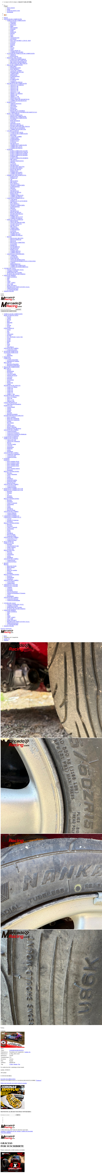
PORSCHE (13, 32)
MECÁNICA (13, 182)
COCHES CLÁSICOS (13, 131)
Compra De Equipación (13, 435)
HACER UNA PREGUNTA (8, 1079)
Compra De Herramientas (13, 600)
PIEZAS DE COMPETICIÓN (15, 65)
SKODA (12, 33)
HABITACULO (8, 405)
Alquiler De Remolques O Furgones (16, 593)
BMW (11, 26)
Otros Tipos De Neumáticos (14, 404)
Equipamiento (10, 577)
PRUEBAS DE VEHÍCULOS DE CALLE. (18, 287)
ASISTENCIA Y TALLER (11, 584)
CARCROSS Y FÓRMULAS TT (15, 198)
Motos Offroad (11, 567)
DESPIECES (13, 245)
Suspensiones (10, 379)
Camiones (9, 587)
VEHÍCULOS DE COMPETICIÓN (16, 20)
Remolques (10, 470)
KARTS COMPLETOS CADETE (19, 152)
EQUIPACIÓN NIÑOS (16, 168)
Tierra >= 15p (10, 400)
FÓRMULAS (13, 178)
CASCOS (12, 122)
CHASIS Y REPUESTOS (17, 161)
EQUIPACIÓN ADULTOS (17, 166)
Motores (9, 369)
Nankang (6, 640)
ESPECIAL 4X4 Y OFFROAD (15, 219)
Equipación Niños (11, 481)
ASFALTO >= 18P (15, 92)
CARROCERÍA (14, 73)
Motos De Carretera (12, 570)
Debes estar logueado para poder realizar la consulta (14, 1083)
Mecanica (9, 473)
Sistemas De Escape (12, 375)
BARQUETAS (14, 176)
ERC (8, 279)
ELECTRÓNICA (14, 69)
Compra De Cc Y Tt (12, 538)
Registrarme (10, 12)
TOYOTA (13, 42)
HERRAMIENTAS (15, 264)
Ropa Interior (10, 422)
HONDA (12, 45)
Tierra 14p (9, 398)
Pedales (9, 411)
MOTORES (13, 66)
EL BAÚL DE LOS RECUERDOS (16, 274)
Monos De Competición (13, 418)
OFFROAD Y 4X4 (15, 98)
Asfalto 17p (10, 392)
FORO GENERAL (12, 277)
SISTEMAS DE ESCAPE (17, 72)
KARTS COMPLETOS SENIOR (18, 155)
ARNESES (13, 105)
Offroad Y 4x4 (10, 401)
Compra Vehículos (11, 513)
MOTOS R (13, 241)
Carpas (9, 594)
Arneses (9, 408)
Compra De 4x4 (11, 560)
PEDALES (13, 108)
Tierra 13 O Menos (12, 397)
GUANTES (13, 119)
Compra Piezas (11, 583)
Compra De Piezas (11, 431)
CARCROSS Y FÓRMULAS (11, 516)
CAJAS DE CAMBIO (16, 70)
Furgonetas (10, 590)
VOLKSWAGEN (14, 37)
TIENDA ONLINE (9, 291)
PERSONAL (7, 357)
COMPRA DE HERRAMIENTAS (19, 267)
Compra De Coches (12, 349)
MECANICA (13, 159)
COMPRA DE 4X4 (15, 234)
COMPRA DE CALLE (16, 146)
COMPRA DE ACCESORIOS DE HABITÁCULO (23, 112)
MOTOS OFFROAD (15, 239)
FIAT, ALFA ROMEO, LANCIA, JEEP (20, 40)
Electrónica (10, 372)
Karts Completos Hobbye (13, 468)
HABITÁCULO (11, 102)
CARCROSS (13, 199)
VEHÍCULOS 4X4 (9, 543)
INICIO (6, 17)
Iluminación (10, 382)
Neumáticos (10, 451)
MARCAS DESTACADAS (11, 315)
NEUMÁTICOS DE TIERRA (11, 395)
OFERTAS (13, 55)
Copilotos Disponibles (12, 359)
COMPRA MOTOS (15, 251)
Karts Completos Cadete (13, 463)
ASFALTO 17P (14, 90)
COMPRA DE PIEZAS (16, 82)
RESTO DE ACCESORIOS (17, 110)
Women (15, 1064)
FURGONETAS (14, 258)
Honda (8, 341)
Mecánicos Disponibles (13, 364)
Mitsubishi (9, 322)
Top (19, 1064)
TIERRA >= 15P (14, 96)
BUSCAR (18, 309)
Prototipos (9, 495)
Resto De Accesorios (12, 414)
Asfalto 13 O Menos (12, 387)
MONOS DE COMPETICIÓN (18, 116)
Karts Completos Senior (13, 465)
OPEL (11, 36)
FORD (12, 30)
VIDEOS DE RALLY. (13, 288)
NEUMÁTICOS (14, 143)
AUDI (11, 49)
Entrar (8, 9)
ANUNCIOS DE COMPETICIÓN (13, 19)
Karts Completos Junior (13, 464)
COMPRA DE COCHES (16, 52)
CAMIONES (13, 255)
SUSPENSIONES (15, 76)
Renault (9, 319)
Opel (8, 332)
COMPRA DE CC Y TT (16, 216)
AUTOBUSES (14, 257)
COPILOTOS (7, 358)
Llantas (9, 384)
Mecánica (9, 500)
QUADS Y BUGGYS (16, 224)
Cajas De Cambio (11, 374)
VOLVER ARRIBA (6, 1132)
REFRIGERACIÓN (15, 67)
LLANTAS (13, 80)
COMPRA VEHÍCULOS (16, 195)
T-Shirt (11, 1064)
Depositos (9, 378)
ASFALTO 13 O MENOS (17, 85)
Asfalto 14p (10, 388)
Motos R (9, 569)
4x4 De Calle (10, 548)
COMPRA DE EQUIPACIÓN (18, 129)
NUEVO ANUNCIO (6, 628)
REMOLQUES (14, 171)
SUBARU (13, 29)
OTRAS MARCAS (15, 50)
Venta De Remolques (12, 591)
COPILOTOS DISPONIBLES (18, 59)
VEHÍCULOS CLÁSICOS (11, 437)
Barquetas (9, 491)
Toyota (9, 338)
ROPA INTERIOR (15, 120)
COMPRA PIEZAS (15, 252)
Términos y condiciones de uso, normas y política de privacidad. (17, 1131)
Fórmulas (9, 493)
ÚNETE (18, 1115)
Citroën (9, 318)
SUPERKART (14, 156)
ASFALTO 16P (14, 89)
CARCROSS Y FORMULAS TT (12, 517)
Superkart (9, 467)
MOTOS (9, 236)
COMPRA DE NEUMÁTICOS (18, 100)
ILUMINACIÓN (14, 79)
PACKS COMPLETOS (16, 115)
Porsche (9, 325)
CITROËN (13, 23)
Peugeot (9, 316)
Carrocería (9, 377)
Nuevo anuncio (11, 7)
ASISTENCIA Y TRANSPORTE (15, 254)
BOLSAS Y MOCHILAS (16, 125)
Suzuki (9, 339)
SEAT (11, 35)
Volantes (9, 410)
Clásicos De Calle (11, 440)
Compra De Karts (11, 485)
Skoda (8, 327)
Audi (8, 345)
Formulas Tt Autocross (12, 520)
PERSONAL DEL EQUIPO (14, 57)
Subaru (9, 329)
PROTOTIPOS (14, 181)
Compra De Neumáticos (13, 432)
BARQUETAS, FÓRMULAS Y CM (13, 488)
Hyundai (9, 335)
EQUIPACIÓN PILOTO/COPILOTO (13, 415)
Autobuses (9, 589)
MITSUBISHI (14, 27)
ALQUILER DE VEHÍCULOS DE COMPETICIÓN (21, 53)
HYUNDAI (13, 39)
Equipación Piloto (11, 536)
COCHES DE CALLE (10, 268)
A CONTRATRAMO (12, 289)
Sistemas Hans (10, 425)
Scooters (9, 571)
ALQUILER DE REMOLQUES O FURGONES (23, 261)
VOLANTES (13, 106)
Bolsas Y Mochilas (11, 427)
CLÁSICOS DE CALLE (16, 132)
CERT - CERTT (11, 282)
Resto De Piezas (11, 483)
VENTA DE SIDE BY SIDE (17, 222)
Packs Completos (11, 417)
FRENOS (12, 78)
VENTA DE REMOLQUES (17, 259)
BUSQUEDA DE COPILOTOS (18, 60)
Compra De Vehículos (12, 599)
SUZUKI (12, 43)
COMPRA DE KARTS (16, 172)
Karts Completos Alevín (13, 461)
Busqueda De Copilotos (13, 361)
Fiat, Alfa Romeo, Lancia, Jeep (15, 337)
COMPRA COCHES (12, 271)
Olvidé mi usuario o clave (13, 10)
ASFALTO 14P (14, 86)
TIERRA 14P (13, 95)
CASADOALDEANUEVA (16, 1050)
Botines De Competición (13, 420)
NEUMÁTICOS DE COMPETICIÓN (17, 83)
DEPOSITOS (13, 75)
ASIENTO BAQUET (15, 103)
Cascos (9, 424)
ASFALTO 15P (14, 88)
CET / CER (10, 284)
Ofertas (9, 354)
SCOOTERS (13, 244)
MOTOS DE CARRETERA (17, 242)
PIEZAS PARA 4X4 (9, 550)
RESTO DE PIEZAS (15, 169)
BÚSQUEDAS (14, 56)
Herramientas (10, 596)
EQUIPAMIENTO (15, 246)
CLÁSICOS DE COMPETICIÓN (19, 133)
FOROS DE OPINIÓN (10, 275)
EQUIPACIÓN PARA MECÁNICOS (20, 126)
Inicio (5, 636)
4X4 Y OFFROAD (9, 541)
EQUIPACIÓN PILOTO (16, 214)
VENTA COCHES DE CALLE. (15, 269)
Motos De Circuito (11, 566)
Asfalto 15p (10, 390)
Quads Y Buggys (11, 547)
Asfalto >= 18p (11, 394)
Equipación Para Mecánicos (14, 428)
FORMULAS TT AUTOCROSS (18, 201)
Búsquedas (10, 355)
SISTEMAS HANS (15, 123)
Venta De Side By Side (13, 546)
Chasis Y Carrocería (12, 503)
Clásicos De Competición (13, 441)
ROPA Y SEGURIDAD (13, 113)
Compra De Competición (13, 454)
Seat (8, 331)
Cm (8, 494)
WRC (8, 278)
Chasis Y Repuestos (12, 474)
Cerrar (5, 6)
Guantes (9, 421)
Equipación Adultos (12, 480)
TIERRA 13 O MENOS (16, 93)
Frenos (8, 381)
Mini (8, 342)
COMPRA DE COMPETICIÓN (18, 145)
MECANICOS (7, 362)
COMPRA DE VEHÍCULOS (17, 265)
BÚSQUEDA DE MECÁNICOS (18, 63)
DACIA (12, 47)
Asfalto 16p (10, 391)
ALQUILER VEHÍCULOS (11, 351)
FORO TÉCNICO (11, 285)
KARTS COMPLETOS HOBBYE (19, 158)
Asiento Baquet (11, 407)
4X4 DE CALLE (14, 225)
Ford (8, 324)
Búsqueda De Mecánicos (13, 365)
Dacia (8, 344)
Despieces (9, 576)
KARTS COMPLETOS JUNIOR (18, 153)
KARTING (10, 149)
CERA (9, 281)
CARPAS (12, 262)
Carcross (9, 518)
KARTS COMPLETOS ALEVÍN (19, 151)
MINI (11, 46)
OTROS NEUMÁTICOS (10, 402)
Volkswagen (10, 334)
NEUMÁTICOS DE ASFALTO (12, 385)
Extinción (9, 412)
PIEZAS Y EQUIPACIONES (11, 471)
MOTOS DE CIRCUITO (16, 238)
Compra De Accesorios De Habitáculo (16, 434)
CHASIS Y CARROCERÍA (17, 185)
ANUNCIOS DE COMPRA (11, 348)
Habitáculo (10, 448)
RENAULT (13, 25)
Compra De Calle (11, 455)
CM (11, 179)
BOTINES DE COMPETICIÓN (18, 118)
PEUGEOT (13, 22)
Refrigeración (10, 371)
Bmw (8, 321)
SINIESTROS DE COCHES (14, 272)
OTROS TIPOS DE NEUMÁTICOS (19, 99)
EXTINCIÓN (13, 109)
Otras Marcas (10, 347)
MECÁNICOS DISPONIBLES (18, 62)
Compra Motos (11, 581)
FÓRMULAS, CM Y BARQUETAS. (16, 175)
